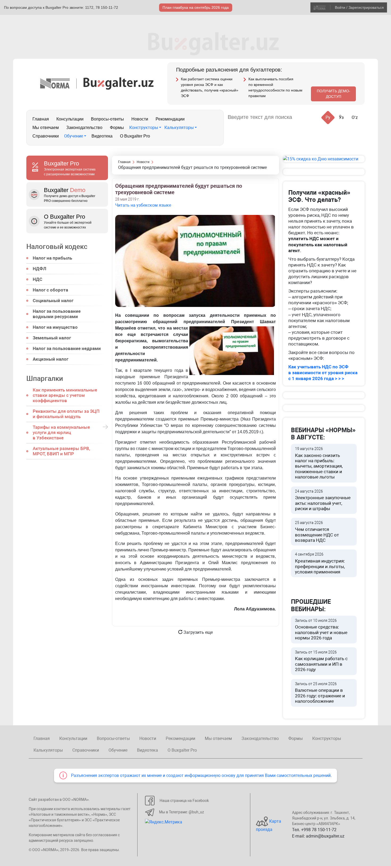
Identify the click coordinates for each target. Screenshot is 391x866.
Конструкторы (143, 127)
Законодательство (84, 127)
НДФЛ (39, 268)
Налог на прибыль (52, 258)
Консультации (70, 119)
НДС (37, 279)
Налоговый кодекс (57, 246)
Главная (40, 119)
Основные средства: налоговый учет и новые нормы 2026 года (321, 629)
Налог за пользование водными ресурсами (57, 314)
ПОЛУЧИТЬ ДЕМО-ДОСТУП (333, 94)
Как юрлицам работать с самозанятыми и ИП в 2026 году (321, 661)
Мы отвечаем (45, 127)
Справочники (45, 136)
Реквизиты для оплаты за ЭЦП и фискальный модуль (66, 414)
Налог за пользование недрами (67, 348)
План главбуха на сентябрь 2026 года (196, 7)
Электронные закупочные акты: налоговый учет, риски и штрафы (323, 500)
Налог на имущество (55, 327)
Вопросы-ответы (107, 119)
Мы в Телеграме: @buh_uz (181, 812)
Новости (139, 119)
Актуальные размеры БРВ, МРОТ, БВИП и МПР (61, 451)
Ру (328, 117)
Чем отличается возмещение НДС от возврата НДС (317, 532)
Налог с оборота (50, 290)
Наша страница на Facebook (184, 800)
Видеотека (102, 136)
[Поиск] (302, 117)
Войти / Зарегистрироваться (359, 7)
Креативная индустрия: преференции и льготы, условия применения (320, 563)
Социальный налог (53, 300)
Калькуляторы (179, 127)
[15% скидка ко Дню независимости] (324, 159)
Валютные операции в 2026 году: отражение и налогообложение (320, 693)
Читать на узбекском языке (143, 205)
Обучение (73, 136)
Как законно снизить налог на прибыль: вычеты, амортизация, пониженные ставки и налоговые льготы (319, 463)
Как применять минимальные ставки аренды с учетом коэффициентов (65, 395)
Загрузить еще (197, 632)
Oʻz (355, 117)
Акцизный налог (50, 359)
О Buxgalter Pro (135, 136)
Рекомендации (170, 119)
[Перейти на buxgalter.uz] (118, 83)
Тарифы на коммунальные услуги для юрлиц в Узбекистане (61, 432)
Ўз (341, 117)
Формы (117, 127)
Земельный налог (52, 337)
